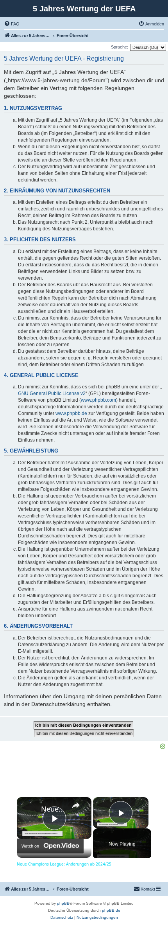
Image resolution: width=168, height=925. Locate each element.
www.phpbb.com (98, 400)
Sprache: (119, 47)
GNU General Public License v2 (52, 393)
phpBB (63, 903)
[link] (29, 809)
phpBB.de (111, 910)
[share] (76, 805)
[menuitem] (12, 24)
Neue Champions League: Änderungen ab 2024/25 (53, 809)
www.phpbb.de (71, 413)
